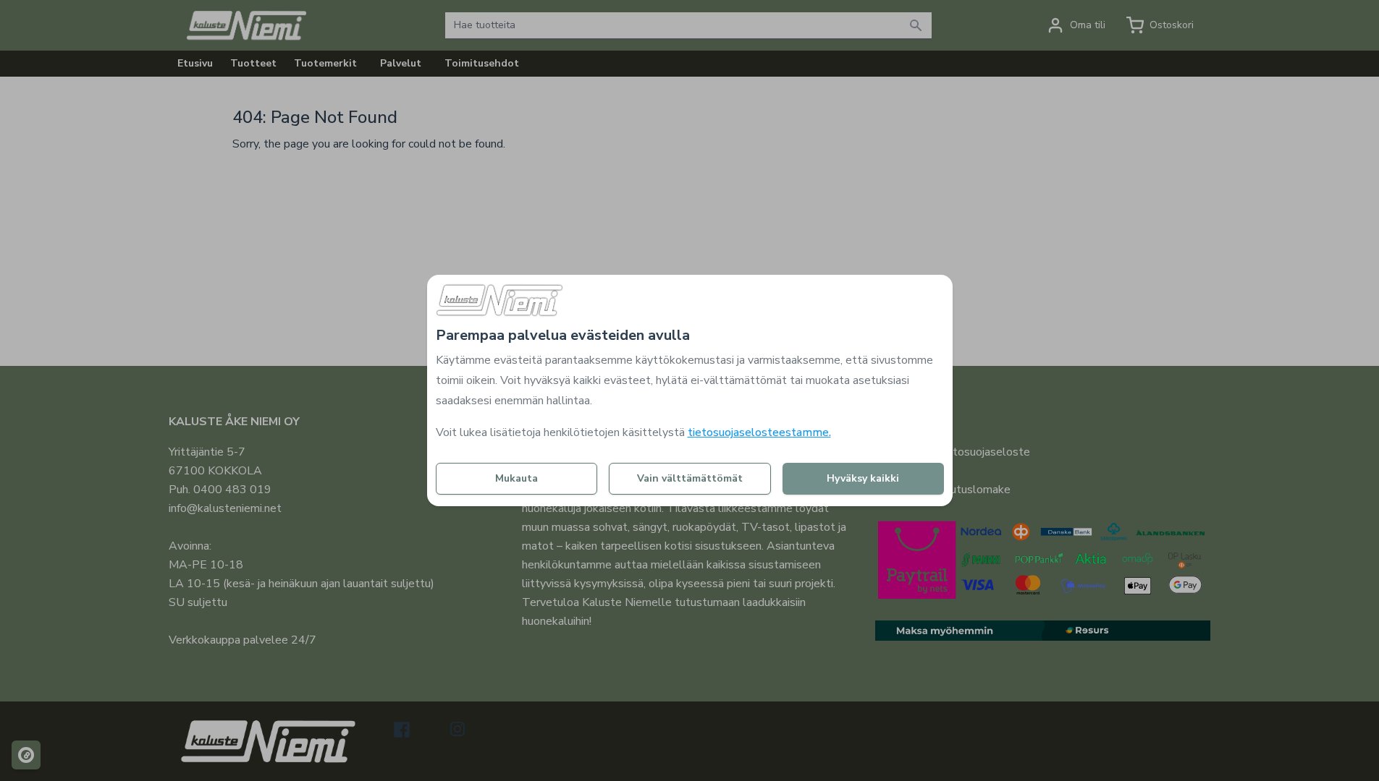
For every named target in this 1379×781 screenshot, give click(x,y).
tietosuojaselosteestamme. (759, 432)
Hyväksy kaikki (863, 478)
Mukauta (516, 478)
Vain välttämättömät (690, 478)
